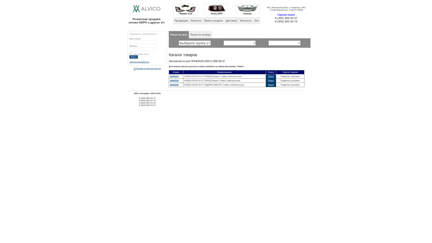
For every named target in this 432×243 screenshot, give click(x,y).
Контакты (245, 20)
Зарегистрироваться (139, 62)
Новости (196, 20)
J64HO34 (174, 80)
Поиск (271, 76)
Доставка (231, 20)
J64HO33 (174, 76)
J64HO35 (174, 85)
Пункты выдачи (213, 20)
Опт (256, 20)
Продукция (181, 20)
